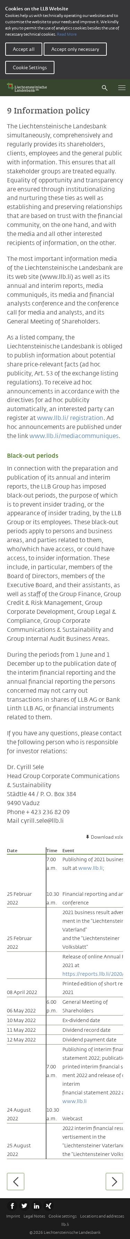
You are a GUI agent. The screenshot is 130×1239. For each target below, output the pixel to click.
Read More (67, 34)
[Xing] (48, 1206)
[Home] (28, 88)
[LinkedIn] (36, 1206)
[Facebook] (12, 1206)
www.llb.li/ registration (70, 417)
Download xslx (107, 837)
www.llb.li (90, 868)
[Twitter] (24, 1206)
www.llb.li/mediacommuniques (74, 435)
